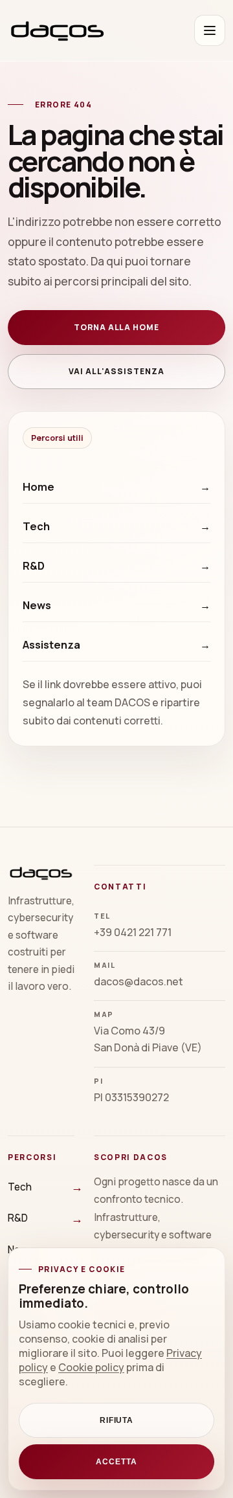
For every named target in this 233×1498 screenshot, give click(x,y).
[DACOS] (57, 30)
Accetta (116, 1461)
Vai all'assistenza (116, 371)
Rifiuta (117, 1420)
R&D (34, 566)
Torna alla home (116, 327)
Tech (36, 526)
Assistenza (51, 645)
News (37, 605)
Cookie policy (91, 1367)
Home (38, 487)
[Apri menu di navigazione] (209, 30)
